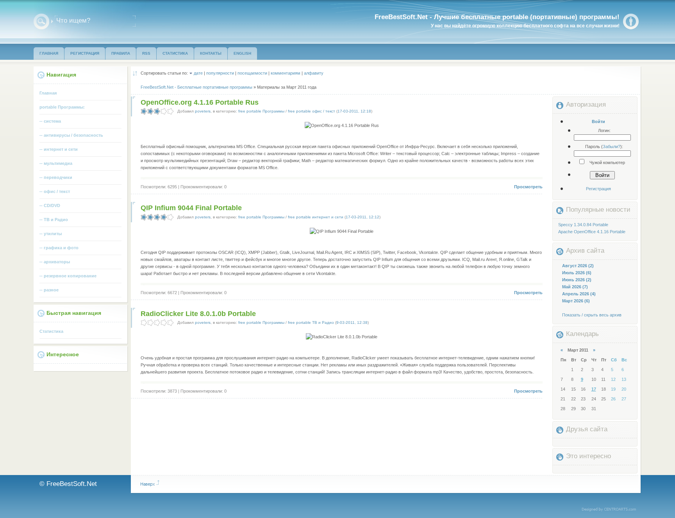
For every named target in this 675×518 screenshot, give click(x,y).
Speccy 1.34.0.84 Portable (583, 224)
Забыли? (611, 146)
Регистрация (598, 188)
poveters (203, 111)
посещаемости (252, 73)
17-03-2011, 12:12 (362, 217)
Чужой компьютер (606, 162)
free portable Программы (261, 111)
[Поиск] (41, 21)
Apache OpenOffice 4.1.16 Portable (591, 231)
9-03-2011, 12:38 (352, 322)
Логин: (604, 130)
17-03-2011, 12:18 (354, 111)
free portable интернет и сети (315, 217)
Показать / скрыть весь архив (591, 315)
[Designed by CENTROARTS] (611, 509)
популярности (220, 73)
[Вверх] (150, 483)
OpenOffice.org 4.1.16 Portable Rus (200, 102)
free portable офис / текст (311, 111)
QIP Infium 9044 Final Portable (191, 208)
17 (593, 389)
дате (198, 73)
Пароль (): (604, 146)
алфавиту (313, 73)
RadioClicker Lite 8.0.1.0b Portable (198, 314)
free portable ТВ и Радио (311, 322)
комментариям (285, 73)
